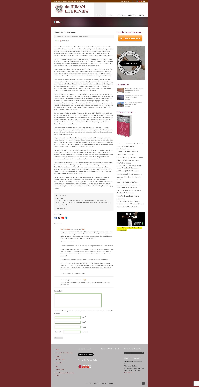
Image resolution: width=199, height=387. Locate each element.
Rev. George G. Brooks (133, 190)
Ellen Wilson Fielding (124, 163)
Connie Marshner (123, 151)
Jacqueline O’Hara (128, 168)
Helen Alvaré (119, 168)
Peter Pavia (60, 36)
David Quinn (131, 154)
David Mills (134, 151)
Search (127, 1)
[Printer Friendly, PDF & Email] (61, 41)
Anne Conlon (129, 144)
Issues (57, 349)
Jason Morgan (122, 171)
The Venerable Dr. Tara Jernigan (128, 201)
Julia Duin (133, 174)
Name (83, 317)
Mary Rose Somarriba (135, 185)
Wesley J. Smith (121, 206)
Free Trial (65, 1)
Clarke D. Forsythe (130, 149)
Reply (83, 229)
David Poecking (122, 154)
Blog (55, 1)
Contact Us (70, 1)
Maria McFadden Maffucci (128, 182)
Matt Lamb (121, 187)
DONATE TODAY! (130, 63)
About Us (58, 356)
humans (80, 36)
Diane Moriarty (123, 157)
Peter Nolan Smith (65, 229)
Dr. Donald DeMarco (137, 157)
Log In (123, 1)
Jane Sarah (136, 168)
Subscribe (60, 1)
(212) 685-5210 (128, 372)
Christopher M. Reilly (121, 149)
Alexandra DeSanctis (121, 143)
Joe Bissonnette (133, 171)
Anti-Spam (85, 332)
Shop (57, 366)
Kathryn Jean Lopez (138, 174)
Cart (75, 1)
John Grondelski (123, 174)
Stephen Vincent (121, 198)
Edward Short (135, 160)
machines (85, 36)
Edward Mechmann (124, 160)
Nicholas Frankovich (132, 187)
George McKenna (136, 165)
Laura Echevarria (120, 177)
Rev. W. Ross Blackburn (128, 196)
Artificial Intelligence (72, 36)
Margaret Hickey (120, 179)
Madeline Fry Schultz (132, 177)
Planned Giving (84, 1)
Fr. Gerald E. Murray (124, 165)
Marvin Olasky (119, 185)
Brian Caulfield (129, 146)
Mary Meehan (126, 185)
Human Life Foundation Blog (64, 353)
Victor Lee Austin (123, 204)
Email (83, 322)
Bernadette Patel (120, 146)
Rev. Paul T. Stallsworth (125, 193)
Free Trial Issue (60, 359)
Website (84, 327)
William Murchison (132, 207)
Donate (79, 1)
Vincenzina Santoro (137, 204)
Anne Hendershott (138, 143)
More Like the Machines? (65, 32)
